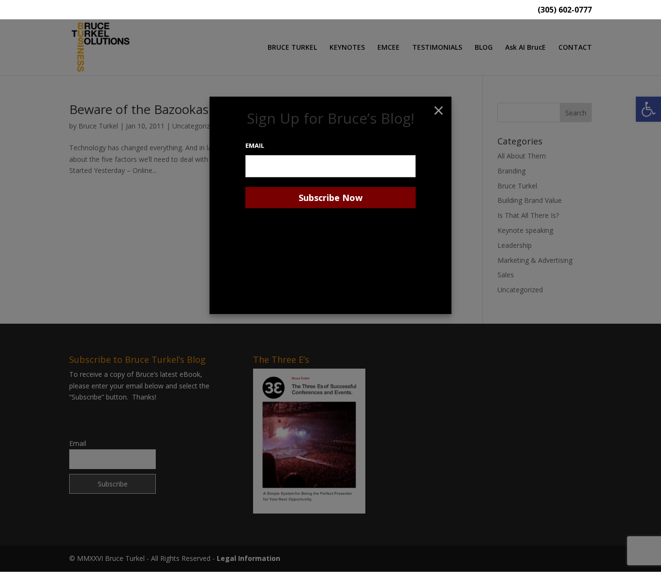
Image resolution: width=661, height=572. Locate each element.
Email (254, 145)
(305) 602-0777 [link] (565, 10)
